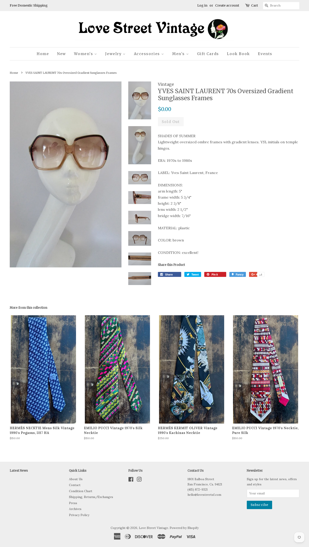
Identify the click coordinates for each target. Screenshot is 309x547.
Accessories (147, 53)
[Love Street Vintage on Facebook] (130, 480)
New (61, 53)
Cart (254, 5)
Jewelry (114, 53)
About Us (76, 479)
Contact (75, 485)
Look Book (238, 53)
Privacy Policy (79, 515)
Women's (84, 53)
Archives (75, 509)
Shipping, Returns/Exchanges (91, 497)
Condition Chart (80, 491)
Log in (202, 5)
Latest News (19, 471)
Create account (227, 5)
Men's (179, 53)
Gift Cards (208, 53)
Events (265, 53)
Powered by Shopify (184, 528)
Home (43, 53)
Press (73, 503)
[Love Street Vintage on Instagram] (139, 480)
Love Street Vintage (153, 528)
